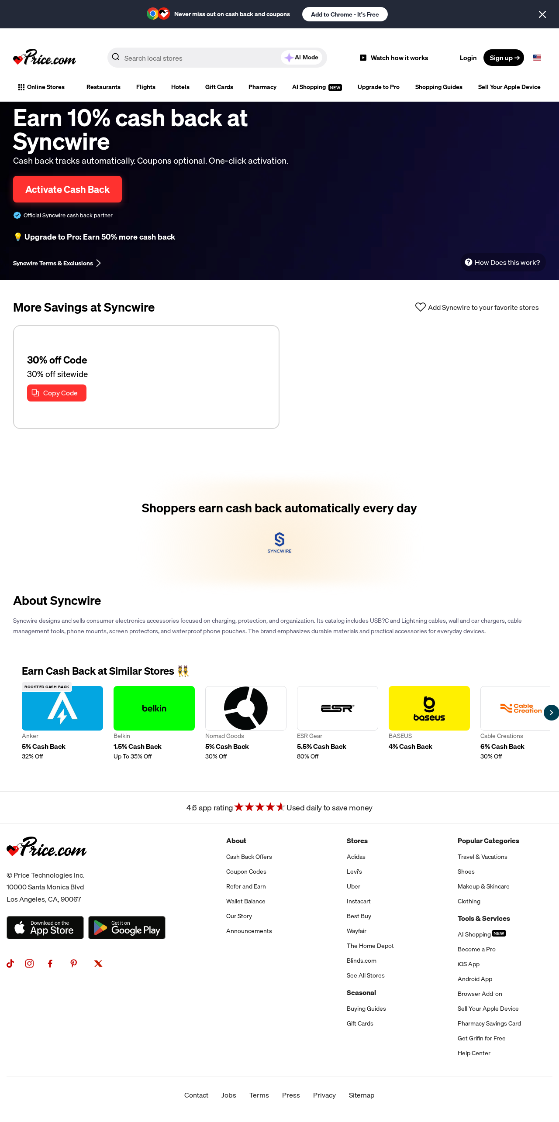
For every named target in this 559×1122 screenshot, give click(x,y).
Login (468, 57)
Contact (196, 1095)
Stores (357, 840)
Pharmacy (262, 87)
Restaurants (103, 87)
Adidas (356, 856)
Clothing (469, 901)
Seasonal (361, 992)
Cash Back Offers (249, 856)
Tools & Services (484, 918)
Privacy (324, 1095)
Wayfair (356, 931)
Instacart (359, 901)
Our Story (239, 916)
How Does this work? (507, 262)
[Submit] (116, 59)
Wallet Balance (246, 901)
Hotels (180, 87)
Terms (259, 1095)
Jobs (228, 1095)
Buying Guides (366, 1008)
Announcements (249, 931)
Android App (475, 979)
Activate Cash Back (67, 189)
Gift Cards (219, 87)
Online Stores (46, 87)
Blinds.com (361, 960)
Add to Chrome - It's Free (345, 14)
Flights (145, 87)
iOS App (469, 964)
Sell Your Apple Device (509, 87)
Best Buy (359, 916)
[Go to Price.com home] (44, 58)
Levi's (354, 871)
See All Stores (366, 975)
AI (306, 57)
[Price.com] (46, 865)
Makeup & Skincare (484, 886)
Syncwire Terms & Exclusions (53, 263)
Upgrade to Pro (379, 87)
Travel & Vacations (482, 856)
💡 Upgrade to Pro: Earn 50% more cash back (94, 237)
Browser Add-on (480, 993)
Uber (353, 886)
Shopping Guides (438, 87)
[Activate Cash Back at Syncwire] (279, 532)
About (236, 840)
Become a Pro (477, 949)
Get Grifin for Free (482, 1038)
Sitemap (362, 1095)
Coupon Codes (246, 871)
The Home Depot (370, 945)
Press (291, 1095)
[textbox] (537, 57)
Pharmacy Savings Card (489, 1023)
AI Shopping (309, 87)
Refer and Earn (246, 886)
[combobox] (217, 57)
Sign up (501, 57)
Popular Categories (488, 840)
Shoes (466, 871)
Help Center (474, 1053)
